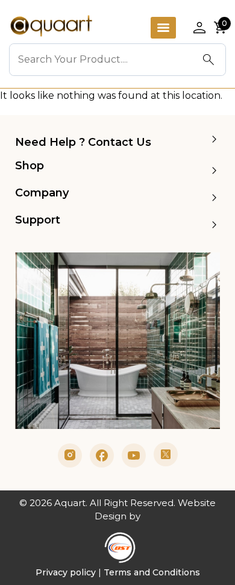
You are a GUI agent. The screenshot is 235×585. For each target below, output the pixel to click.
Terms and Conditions (152, 572)
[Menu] (163, 28)
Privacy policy (66, 572)
